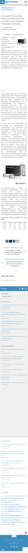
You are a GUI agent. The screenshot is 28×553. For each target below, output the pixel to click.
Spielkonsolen (20, 522)
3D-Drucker (3, 496)
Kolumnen (13, 502)
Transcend (13, 29)
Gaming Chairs (8, 500)
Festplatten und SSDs (7, 7)
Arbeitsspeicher (11, 496)
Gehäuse (15, 500)
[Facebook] (20, 289)
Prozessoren (6, 518)
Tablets (3, 524)
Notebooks (17, 511)
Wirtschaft (10, 524)
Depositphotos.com (14, 543)
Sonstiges (11, 522)
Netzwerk (4, 511)
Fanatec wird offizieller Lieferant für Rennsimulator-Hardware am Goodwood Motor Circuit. (13, 314)
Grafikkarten (6, 502)
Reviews (14, 518)
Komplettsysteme (7, 505)
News (11, 511)
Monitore (4, 509)
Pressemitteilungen (7, 9)
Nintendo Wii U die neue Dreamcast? (16, 364)
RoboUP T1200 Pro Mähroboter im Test (17, 382)
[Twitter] (23, 289)
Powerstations (5, 513)
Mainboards (5, 507)
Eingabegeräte (6, 498)
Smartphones (6, 520)
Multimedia (13, 509)
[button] (7, 241)
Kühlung (17, 505)
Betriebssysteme (21, 496)
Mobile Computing (18, 507)
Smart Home (21, 518)
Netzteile (21, 509)
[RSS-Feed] (25, 289)
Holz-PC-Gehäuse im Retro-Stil (14, 369)
